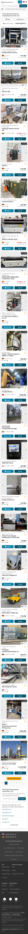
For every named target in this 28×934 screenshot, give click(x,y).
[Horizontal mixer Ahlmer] (14, 152)
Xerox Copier (21, 848)
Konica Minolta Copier (9, 848)
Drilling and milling (14, 844)
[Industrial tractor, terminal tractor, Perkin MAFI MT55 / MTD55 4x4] (14, 598)
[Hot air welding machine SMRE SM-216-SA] (14, 450)
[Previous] (2, 38)
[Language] (24, 1)
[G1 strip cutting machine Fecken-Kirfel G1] (14, 188)
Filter (8, 19)
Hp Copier (14, 859)
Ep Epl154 (5, 819)
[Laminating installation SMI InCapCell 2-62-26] (14, 673)
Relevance (20, 19)
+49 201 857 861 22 (10, 834)
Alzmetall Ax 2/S (6, 809)
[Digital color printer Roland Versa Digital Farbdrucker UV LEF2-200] (14, 522)
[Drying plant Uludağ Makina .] (14, 378)
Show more (14, 825)
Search (24, 6)
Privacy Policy (5, 929)
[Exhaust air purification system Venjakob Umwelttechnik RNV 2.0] (14, 635)
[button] (26, 1)
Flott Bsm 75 (5, 822)
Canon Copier (19, 851)
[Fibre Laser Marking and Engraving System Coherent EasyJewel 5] (14, 560)
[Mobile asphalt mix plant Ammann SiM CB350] (14, 750)
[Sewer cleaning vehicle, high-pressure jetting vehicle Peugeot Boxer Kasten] (14, 37)
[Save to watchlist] (25, 49)
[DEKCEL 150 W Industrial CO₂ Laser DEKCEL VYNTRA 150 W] (14, 224)
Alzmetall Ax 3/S (6, 812)
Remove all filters (9, 23)
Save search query (14, 778)
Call (21, 63)
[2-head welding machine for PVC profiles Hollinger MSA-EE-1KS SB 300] (14, 114)
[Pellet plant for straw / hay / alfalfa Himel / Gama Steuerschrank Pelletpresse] (14, 709)
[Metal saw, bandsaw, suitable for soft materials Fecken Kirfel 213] (14, 485)
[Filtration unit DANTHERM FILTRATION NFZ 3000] (14, 414)
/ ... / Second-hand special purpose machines (15, 9)
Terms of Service (14, 929)
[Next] (25, 38)
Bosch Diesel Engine (8, 816)
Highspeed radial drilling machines (14, 855)
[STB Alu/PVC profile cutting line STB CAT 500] (14, 77)
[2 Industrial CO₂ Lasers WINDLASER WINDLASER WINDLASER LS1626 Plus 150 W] (14, 262)
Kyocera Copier (9, 851)
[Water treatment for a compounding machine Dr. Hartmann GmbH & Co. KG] (14, 301)
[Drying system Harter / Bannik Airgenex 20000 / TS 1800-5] (14, 341)
